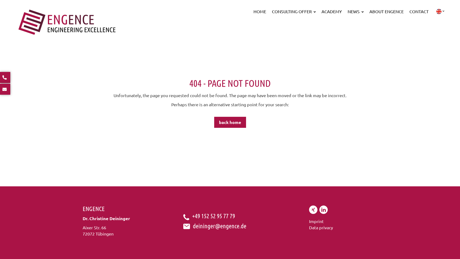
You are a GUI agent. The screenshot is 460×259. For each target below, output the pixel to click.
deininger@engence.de (219, 226)
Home (259, 11)
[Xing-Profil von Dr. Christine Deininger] (313, 212)
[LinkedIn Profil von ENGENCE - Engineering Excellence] (323, 212)
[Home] (66, 32)
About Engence (386, 11)
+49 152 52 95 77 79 (213, 215)
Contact (419, 11)
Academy (332, 11)
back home (230, 122)
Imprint (316, 221)
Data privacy (321, 227)
